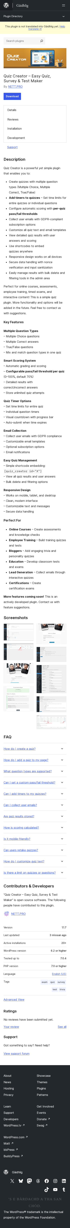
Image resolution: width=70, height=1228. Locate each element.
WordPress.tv (14, 1125)
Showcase (44, 1075)
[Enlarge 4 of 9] (29, 691)
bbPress (11, 1149)
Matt (9, 1143)
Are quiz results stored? (19, 816)
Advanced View (14, 999)
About (7, 1075)
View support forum (16, 1053)
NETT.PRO (15, 86)
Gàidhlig (17, 1172)
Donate (43, 1119)
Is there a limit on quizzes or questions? (30, 872)
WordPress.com (16, 1137)
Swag (42, 1125)
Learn (7, 1106)
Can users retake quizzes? (21, 850)
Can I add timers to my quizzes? (25, 794)
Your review (11, 1026)
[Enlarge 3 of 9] (29, 668)
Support (12, 147)
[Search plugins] (41, 41)
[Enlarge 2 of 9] (29, 648)
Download (12, 96)
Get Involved (45, 1106)
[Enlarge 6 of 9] (61, 651)
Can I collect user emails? (20, 805)
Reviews (12, 119)
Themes (42, 1082)
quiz (52, 982)
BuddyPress (13, 1156)
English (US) (59, 973)
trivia (62, 989)
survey (61, 982)
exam (44, 982)
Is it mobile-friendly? (17, 839)
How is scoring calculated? (21, 827)
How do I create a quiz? (20, 748)
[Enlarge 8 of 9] (61, 701)
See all (62, 1026)
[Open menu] (64, 5)
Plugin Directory (13, 16)
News (7, 1082)
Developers (11, 1119)
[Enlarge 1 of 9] (29, 628)
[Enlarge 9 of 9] (61, 720)
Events (41, 1112)
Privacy (8, 1095)
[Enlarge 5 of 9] (61, 628)
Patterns (42, 1095)
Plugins (41, 1088)
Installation (14, 128)
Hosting (9, 1088)
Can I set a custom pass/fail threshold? (29, 782)
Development (16, 138)
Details (11, 110)
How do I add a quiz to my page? (26, 760)
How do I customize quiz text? (24, 861)
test (55, 989)
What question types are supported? (28, 771)
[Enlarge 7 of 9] (61, 669)
